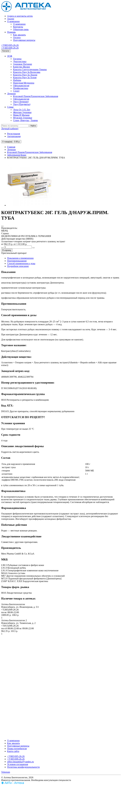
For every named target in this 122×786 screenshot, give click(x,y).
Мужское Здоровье (22, 117)
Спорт (16, 91)
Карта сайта (13, 751)
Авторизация (14, 136)
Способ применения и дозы (21, 263)
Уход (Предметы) (21, 104)
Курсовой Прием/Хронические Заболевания (35, 96)
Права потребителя (17, 748)
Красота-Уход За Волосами (26, 72)
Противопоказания (16, 261)
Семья (10, 107)
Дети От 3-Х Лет (21, 109)
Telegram (5, 772)
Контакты (18, 26)
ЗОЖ (9, 56)
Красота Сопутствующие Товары (30, 69)
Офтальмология (21, 85)
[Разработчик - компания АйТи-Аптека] (12, 783)
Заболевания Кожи (16, 155)
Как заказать (19, 35)
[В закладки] (2, 226)
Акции (10, 18)
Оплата (17, 37)
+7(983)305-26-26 (10, 45)
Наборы (17, 80)
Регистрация (13, 133)
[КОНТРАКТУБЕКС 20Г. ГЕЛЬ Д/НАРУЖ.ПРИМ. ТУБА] (29, 205)
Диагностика (19, 61)
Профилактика (20, 88)
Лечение (11, 93)
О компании (13, 21)
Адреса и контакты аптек (20, 16)
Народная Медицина (23, 83)
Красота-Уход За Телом (24, 77)
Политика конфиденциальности (23, 767)
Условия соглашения (17, 764)
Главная (11, 147)
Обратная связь (21, 29)
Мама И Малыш (21, 115)
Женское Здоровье (22, 112)
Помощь (11, 32)
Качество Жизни (21, 67)
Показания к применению (20, 258)
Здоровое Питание (22, 64)
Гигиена (17, 58)
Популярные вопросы (24, 40)
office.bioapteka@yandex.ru (20, 761)
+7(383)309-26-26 (10, 48)
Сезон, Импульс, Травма (25, 120)
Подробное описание (18, 266)
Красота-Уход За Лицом (25, 75)
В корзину (6, 250)
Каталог (6, 51)
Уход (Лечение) (21, 101)
